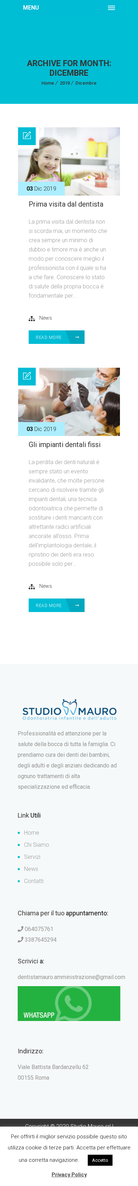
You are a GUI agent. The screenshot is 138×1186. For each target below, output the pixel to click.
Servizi (32, 856)
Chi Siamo (36, 844)
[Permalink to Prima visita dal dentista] (69, 193)
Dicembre (86, 83)
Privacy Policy (69, 1174)
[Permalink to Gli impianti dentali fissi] (69, 434)
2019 (65, 83)
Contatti (34, 881)
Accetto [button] (100, 1160)
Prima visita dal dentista (66, 204)
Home (47, 83)
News (45, 318)
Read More (49, 337)
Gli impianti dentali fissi (64, 444)
